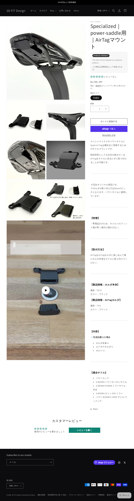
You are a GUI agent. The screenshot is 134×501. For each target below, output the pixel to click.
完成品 (96, 98)
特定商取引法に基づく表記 (57, 495)
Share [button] (95, 409)
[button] (53, 10)
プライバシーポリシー (76, 495)
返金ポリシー (91, 495)
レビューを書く (84, 430)
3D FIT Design (16, 495)
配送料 (98, 86)
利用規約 (101, 495)
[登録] (51, 462)
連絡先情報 (41, 495)
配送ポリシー (111, 495)
